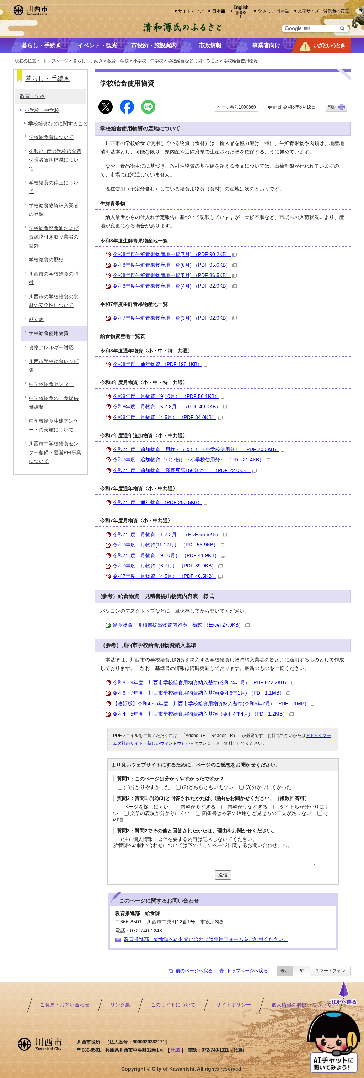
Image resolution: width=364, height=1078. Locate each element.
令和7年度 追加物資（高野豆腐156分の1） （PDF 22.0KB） (182, 470)
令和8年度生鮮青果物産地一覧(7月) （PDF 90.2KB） (172, 254)
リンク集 (120, 1005)
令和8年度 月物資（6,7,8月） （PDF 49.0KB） (167, 406)
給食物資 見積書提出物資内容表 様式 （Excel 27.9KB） (178, 625)
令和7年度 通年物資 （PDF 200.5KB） (157, 502)
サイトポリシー (233, 1005)
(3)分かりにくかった (268, 787)
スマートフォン (330, 970)
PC (301, 970)
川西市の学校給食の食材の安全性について (54, 301)
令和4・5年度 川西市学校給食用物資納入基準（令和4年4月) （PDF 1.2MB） (200, 714)
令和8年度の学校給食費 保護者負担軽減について (55, 160)
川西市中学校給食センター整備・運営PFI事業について (55, 452)
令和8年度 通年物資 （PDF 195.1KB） (157, 364)
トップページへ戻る (247, 970)
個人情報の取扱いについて (301, 1005)
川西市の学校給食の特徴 (54, 278)
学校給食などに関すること (193, 60)
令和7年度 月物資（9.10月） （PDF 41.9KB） (166, 555)
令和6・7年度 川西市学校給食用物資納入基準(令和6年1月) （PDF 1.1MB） (198, 693)
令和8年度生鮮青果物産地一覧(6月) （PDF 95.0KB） (172, 265)
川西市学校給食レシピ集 (54, 366)
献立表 (36, 319)
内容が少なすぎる (247, 807)
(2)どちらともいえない (207, 787)
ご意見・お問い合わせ (65, 1005)
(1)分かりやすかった (147, 787)
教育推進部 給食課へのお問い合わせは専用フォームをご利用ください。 (206, 939)
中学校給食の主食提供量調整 (54, 402)
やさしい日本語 (273, 11)
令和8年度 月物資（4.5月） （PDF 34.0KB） (164, 417)
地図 (175, 1050)
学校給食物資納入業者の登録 (54, 210)
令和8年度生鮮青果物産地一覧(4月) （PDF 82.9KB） (172, 286)
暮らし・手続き (88, 60)
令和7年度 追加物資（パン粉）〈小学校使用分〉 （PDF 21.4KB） (188, 459)
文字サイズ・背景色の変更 (323, 11)
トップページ (55, 60)
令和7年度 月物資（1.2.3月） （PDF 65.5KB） (167, 534)
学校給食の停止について (54, 187)
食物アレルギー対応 (51, 347)
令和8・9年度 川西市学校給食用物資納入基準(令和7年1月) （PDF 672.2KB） (201, 682)
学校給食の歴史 (46, 259)
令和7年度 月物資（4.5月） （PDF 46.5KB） (164, 576)
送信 (223, 875)
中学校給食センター (51, 384)
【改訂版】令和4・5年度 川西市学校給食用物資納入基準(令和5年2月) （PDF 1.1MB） (211, 703)
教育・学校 (118, 60)
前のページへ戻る (194, 970)
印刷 (332, 107)
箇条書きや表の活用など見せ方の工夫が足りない (256, 813)
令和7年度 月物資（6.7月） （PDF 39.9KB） (164, 566)
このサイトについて (173, 1005)
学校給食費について (51, 137)
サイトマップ (191, 11)
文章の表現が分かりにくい (160, 813)
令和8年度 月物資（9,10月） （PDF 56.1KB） (166, 396)
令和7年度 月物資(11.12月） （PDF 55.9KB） (165, 545)
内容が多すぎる (198, 807)
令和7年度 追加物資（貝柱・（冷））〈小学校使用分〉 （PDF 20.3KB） (196, 449)
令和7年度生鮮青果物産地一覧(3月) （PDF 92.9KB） (172, 318)
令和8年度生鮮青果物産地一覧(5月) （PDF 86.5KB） (172, 275)
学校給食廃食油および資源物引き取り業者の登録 (54, 237)
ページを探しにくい (146, 807)
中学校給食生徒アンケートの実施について (54, 425)
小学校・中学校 (148, 60)
